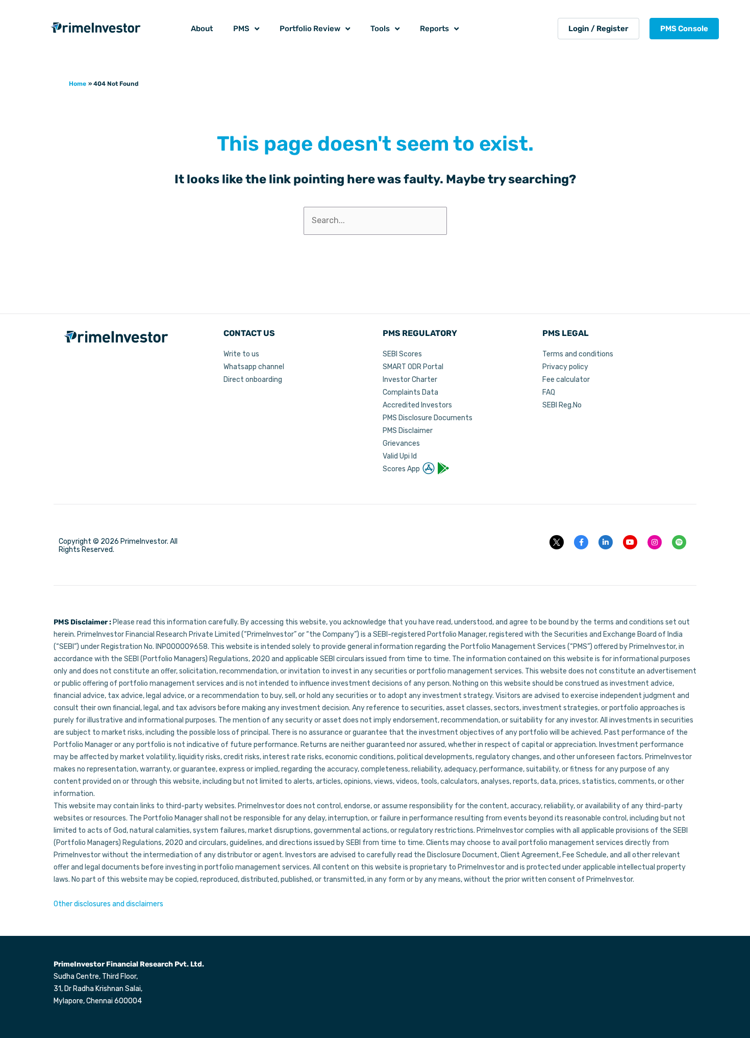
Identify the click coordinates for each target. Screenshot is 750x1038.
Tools (380, 28)
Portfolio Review (310, 28)
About (202, 28)
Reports (434, 28)
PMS (241, 28)
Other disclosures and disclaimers (108, 904)
